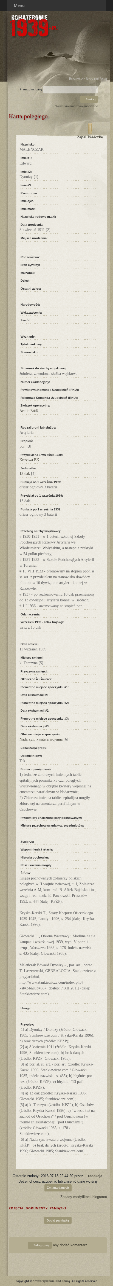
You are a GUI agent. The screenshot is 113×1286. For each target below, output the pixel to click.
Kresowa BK (29, 460)
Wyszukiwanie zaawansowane (76, 106)
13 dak (24, 474)
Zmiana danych (58, 1187)
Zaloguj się (41, 1245)
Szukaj (90, 99)
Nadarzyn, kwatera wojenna (41, 739)
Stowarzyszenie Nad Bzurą (51, 1281)
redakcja (95, 1176)
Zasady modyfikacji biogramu (83, 1197)
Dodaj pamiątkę (58, 1220)
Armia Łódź (28, 411)
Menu (20, 5)
